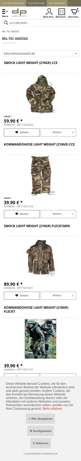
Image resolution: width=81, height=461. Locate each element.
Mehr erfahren (52, 408)
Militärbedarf (57, 3)
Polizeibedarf (36, 3)
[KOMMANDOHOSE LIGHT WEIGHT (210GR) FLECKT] (40, 339)
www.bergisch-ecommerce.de (42, 453)
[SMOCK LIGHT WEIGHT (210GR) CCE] (40, 94)
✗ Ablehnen (41, 443)
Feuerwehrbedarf (13, 3)
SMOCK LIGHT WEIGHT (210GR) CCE (30, 63)
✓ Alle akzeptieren (40, 418)
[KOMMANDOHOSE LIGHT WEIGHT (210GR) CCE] (40, 175)
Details (57, 132)
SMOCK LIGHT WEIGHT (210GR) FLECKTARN (37, 226)
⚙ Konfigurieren (41, 430)
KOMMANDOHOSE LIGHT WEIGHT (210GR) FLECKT (36, 310)
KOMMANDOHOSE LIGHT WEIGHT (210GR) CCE (39, 144)
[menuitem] (5, 13)
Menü (5, 16)
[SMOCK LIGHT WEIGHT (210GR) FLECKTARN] (40, 257)
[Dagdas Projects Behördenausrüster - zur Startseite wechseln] (19, 13)
